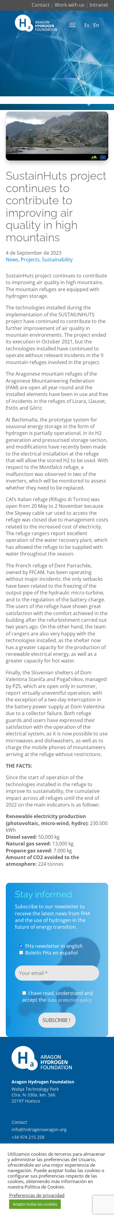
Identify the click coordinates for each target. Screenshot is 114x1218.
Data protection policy (69, 1000)
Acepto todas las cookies (35, 1204)
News (12, 259)
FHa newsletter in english (53, 946)
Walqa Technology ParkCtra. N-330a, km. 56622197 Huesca (35, 1095)
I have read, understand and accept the (57, 996)
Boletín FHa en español (51, 952)
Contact (41, 5)
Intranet (99, 5)
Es (86, 25)
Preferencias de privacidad (36, 1195)
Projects (30, 259)
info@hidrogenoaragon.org (39, 1129)
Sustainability (57, 259)
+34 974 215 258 (28, 1137)
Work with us (70, 5)
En (96, 25)
